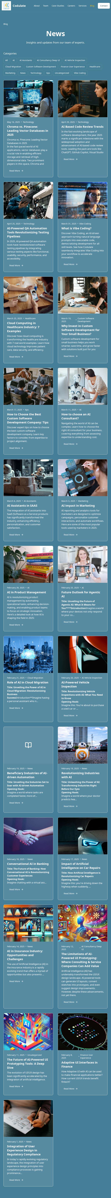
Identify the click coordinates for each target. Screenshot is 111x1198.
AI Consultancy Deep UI (48, 60)
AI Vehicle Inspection (75, 60)
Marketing (10, 73)
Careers (71, 5)
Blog (92, 5)
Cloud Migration (13, 66)
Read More (14, 170)
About (37, 5)
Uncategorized (62, 73)
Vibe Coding (80, 73)
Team (45, 5)
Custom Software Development (41, 66)
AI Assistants (26, 60)
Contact (104, 5)
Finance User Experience (73, 66)
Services (83, 5)
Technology (35, 73)
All (6, 60)
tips (48, 73)
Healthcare (95, 66)
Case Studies (58, 5)
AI (14, 60)
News (23, 73)
